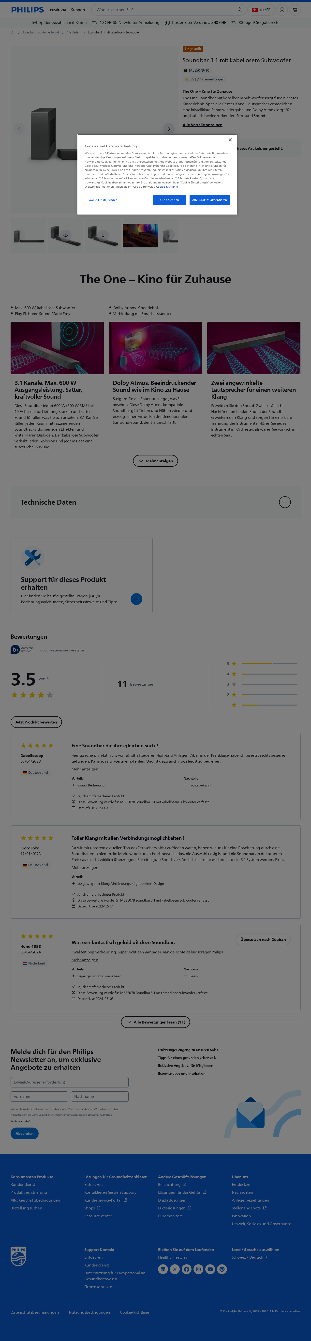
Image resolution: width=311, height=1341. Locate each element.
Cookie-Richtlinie (167, 186)
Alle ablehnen (169, 200)
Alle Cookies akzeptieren (209, 200)
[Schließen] (230, 140)
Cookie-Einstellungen (103, 200)
